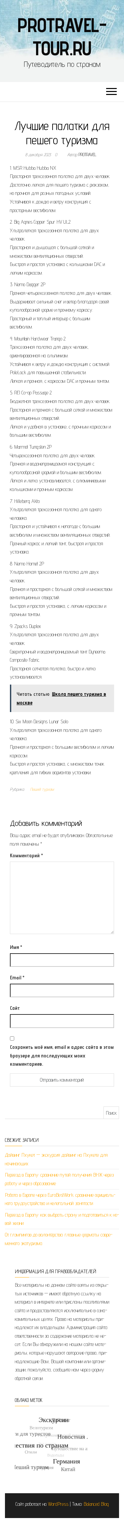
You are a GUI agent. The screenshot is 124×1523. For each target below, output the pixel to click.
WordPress (58, 1504)
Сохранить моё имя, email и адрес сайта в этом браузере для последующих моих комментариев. (62, 1055)
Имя (16, 947)
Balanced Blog (96, 1504)
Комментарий (26, 855)
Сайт (15, 1008)
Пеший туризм (42, 789)
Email (17, 977)
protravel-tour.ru (62, 36)
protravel (88, 154)
